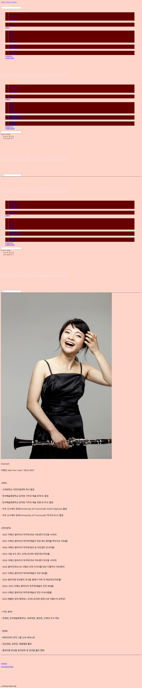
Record (12, 26)
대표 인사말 (13, 15)
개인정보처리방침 (7, 667)
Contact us (8, 56)
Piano (12, 38)
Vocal (11, 40)
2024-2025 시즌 (15, 46)
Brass (11, 36)
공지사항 (13, 52)
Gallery (7, 28)
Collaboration (9, 58)
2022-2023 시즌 (15, 48)
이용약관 (4, 663)
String (12, 32)
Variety (12, 13)
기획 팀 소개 (14, 20)
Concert (12, 24)
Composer (13, 42)
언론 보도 (13, 54)
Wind (11, 34)
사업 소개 (13, 17)
